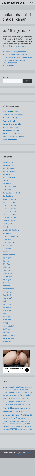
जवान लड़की (6, 286)
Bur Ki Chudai (19, 390)
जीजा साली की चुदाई (8, 289)
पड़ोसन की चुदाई (7, 298)
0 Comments (9, 66)
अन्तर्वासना (5, 252)
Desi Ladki (25, 395)
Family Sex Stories (9, 187)
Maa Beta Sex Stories (10, 221)
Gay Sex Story (8, 196)
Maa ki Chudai (8, 224)
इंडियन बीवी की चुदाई (8, 261)
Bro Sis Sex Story (9, 177)
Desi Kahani (7, 184)
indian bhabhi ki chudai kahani (14, 60)
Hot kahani (15, 408)
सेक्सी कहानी (20, 429)
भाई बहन (5, 314)
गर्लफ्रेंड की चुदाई (7, 273)
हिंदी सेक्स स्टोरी (12, 63)
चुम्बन (17, 426)
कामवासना (8, 426)
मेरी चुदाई (5, 323)
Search (5, 77)
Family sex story (14, 57)
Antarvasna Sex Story (11, 130)
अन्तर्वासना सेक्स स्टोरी (9, 255)
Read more (22, 46)
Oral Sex (15, 418)
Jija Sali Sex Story (9, 215)
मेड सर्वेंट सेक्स (7, 320)
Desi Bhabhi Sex (14, 396)
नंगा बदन (4, 429)
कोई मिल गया (6, 267)
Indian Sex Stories (9, 205)
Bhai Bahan (7, 174)
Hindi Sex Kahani (9, 202)
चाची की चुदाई (7, 280)
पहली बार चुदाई (7, 307)
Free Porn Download (13, 136)
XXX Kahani (7, 249)
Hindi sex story (26, 57)
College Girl (13, 392)
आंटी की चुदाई (7, 258)
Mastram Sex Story (12, 415)
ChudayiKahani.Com (13, 2)
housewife (22, 408)
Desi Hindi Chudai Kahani (12, 133)
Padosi (5, 227)
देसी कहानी (25, 426)
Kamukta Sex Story (9, 218)
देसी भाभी (29, 426)
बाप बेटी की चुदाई (7, 310)
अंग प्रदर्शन (23, 424)
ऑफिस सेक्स (6, 264)
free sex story (9, 398)
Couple (5, 180)
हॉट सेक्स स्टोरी (27, 429)
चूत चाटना (20, 426)
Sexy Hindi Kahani (11, 112)
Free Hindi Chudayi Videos (13, 115)
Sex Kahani (7, 233)
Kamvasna (25, 411)
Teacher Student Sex (10, 236)
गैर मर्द (13, 426)
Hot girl (7, 407)
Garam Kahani (14, 401)
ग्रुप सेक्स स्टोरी (7, 276)
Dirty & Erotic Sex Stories (12, 118)
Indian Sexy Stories (10, 211)
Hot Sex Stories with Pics (12, 124)
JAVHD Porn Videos (10, 139)
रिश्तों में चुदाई (6, 329)
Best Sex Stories (27, 387)
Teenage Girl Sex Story (11, 242)
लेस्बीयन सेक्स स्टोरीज (9, 338)
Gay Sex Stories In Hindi (11, 193)
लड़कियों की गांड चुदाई (9, 335)
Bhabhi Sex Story (11, 52)
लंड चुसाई (13, 429)
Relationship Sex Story (11, 230)
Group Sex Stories (9, 199)
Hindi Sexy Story (23, 404)
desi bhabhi (21, 392)
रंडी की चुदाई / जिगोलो (9, 326)
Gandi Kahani (19, 399)
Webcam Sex (7, 245)
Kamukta (16, 412)
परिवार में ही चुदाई (7, 304)
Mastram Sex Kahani (10, 127)
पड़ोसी (4, 301)
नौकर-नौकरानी (7, 295)
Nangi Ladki (26, 415)
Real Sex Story (18, 421)
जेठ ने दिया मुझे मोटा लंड (16, 31)
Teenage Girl (7, 239)
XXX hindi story (15, 424)
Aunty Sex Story (8, 162)
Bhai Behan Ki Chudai (8, 390)
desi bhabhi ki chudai (13, 54)
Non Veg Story (6, 418)
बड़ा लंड (8, 429)
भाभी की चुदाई (22, 52)
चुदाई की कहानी (7, 283)
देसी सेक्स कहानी (7, 292)
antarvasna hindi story (13, 387)
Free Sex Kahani (9, 121)
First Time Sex (8, 190)
